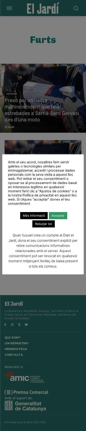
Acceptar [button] (58, 215)
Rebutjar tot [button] (43, 224)
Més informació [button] (34, 215)
